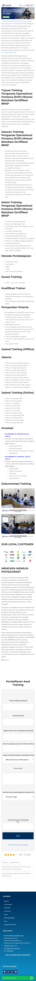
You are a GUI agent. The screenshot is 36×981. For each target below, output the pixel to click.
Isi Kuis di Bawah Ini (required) (18, 832)
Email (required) (18, 716)
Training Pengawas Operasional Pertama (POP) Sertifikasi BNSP (16, 875)
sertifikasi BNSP (14, 862)
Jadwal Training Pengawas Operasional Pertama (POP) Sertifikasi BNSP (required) (18, 755)
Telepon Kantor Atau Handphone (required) (18, 731)
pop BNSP (5, 862)
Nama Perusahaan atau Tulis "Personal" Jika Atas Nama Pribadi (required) (18, 744)
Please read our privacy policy (18, 845)
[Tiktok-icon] (12, 971)
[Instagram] (8, 971)
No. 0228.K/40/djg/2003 (9, 53)
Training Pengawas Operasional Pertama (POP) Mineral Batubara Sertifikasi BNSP (16, 868)
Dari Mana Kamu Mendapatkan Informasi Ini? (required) (18, 792)
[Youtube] (16, 971)
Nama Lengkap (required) (18, 701)
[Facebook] (4, 971)
